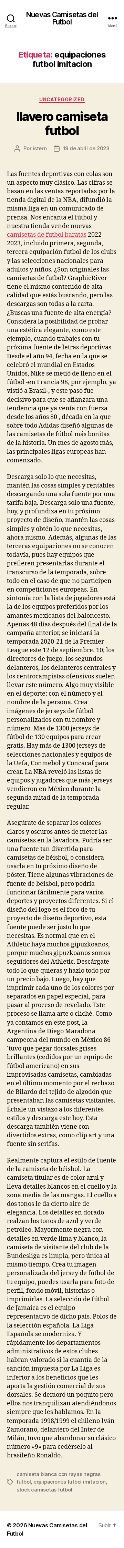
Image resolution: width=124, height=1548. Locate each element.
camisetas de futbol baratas (46, 235)
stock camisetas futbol (44, 1489)
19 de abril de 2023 (86, 148)
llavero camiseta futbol (61, 123)
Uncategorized (62, 99)
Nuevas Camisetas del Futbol (62, 18)
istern (39, 148)
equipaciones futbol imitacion (69, 1481)
